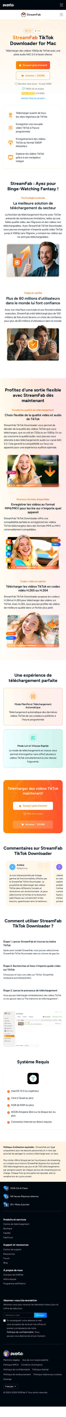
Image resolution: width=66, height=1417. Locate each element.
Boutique (7, 1228)
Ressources (9, 1253)
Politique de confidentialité (20, 1331)
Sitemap (7, 1378)
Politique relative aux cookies (47, 1373)
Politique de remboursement (17, 1373)
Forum (6, 1257)
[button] (33, 65)
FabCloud (8, 1237)
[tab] (28, 31)
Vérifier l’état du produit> (33, 98)
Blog (5, 1262)
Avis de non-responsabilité (35, 1359)
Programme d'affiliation (14, 1283)
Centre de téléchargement (16, 1223)
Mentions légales (11, 1359)
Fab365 (7, 1232)
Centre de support (12, 1248)
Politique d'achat (40, 1369)
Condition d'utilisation (32, 1364)
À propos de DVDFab (13, 1274)
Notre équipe (9, 1278)
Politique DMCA (11, 1364)
